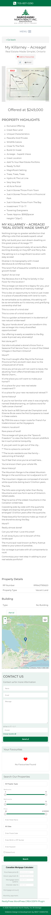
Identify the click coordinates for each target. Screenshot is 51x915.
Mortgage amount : (11, 891)
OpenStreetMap (24, 668)
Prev (3, 84)
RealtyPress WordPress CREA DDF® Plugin (23, 901)
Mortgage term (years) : (12, 881)
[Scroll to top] (45, 909)
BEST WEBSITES (41, 912)
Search (25, 859)
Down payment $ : (11, 876)
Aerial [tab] (11, 612)
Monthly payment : (11, 896)
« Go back (11, 40)
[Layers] (45, 619)
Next (47, 84)
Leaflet (16, 668)
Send (24, 739)
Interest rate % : (12, 885)
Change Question (9, 734)
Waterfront (10, 852)
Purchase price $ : (11, 872)
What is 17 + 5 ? (9, 726)
